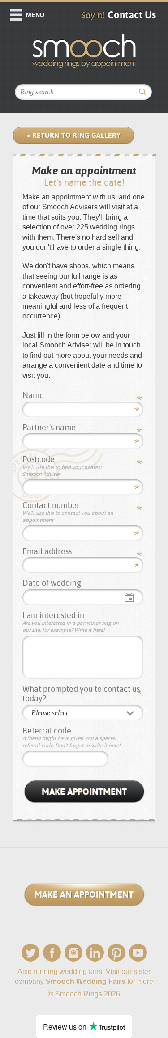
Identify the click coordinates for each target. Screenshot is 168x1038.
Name (33, 395)
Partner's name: (50, 427)
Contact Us (132, 15)
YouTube (138, 953)
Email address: (47, 551)
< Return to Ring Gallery (73, 135)
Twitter (30, 953)
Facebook (52, 953)
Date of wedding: (52, 583)
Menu (35, 14)
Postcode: (62, 465)
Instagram (73, 953)
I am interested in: (70, 621)
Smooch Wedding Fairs (85, 981)
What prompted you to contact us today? (81, 693)
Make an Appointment (84, 894)
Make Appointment (84, 791)
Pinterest (116, 953)
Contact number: (67, 511)
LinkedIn (95, 953)
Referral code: (71, 737)
